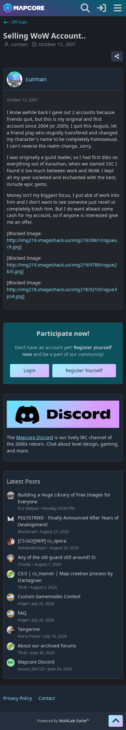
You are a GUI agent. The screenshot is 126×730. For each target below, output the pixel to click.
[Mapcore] (24, 8)
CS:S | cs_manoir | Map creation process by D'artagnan (65, 576)
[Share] (117, 56)
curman (19, 44)
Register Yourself (84, 370)
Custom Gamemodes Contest (49, 596)
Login (30, 370)
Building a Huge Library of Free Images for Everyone (64, 498)
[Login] (101, 8)
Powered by (63, 721)
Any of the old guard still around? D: (57, 557)
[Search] (85, 8)
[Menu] (117, 8)
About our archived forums (47, 646)
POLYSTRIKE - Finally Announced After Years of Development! (68, 521)
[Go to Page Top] (116, 721)
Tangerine (29, 629)
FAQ (22, 613)
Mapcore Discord (36, 662)
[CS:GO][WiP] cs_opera (42, 541)
